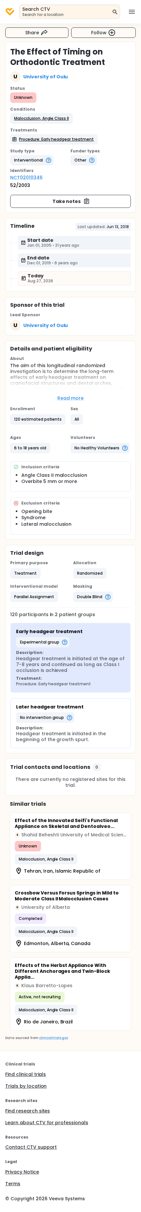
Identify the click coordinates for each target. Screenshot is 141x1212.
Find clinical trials (25, 1074)
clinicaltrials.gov (53, 1037)
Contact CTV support (31, 1147)
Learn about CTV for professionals (46, 1122)
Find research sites (27, 1111)
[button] (41, 118)
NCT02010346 (26, 177)
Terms (12, 1183)
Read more (70, 398)
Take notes (66, 201)
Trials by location (26, 1086)
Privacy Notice (22, 1172)
